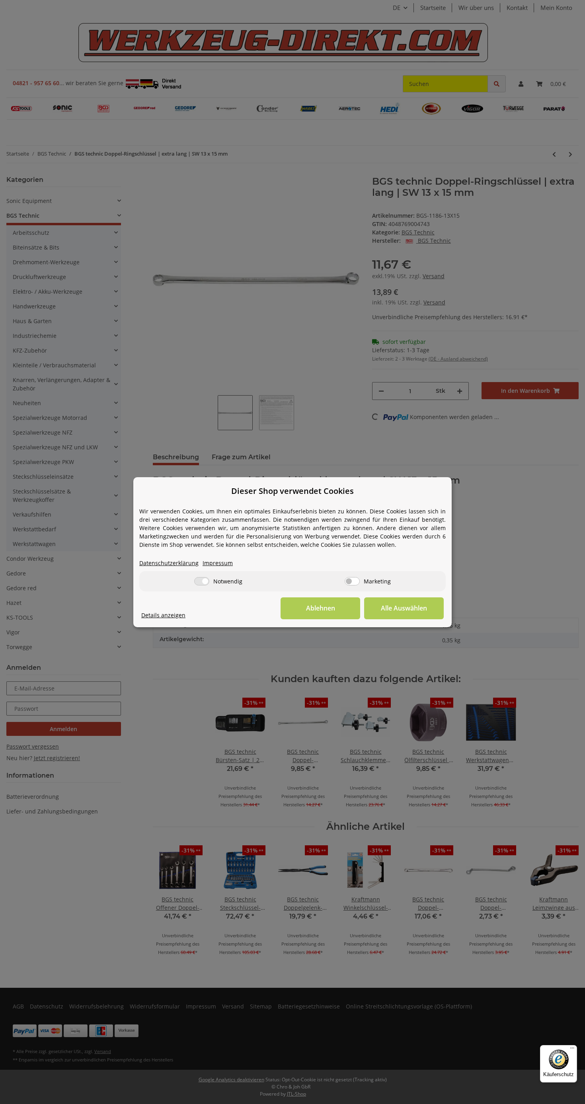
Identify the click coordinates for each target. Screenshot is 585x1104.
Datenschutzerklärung (169, 563)
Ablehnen (320, 608)
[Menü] (572, 1050)
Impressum (218, 563)
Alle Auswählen (404, 608)
